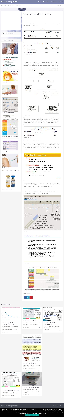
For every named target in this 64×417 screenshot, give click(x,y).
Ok (26, 415)
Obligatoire (54, 2)
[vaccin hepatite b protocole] (11, 380)
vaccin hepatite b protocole (10, 390)
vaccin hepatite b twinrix (31, 387)
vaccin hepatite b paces (31, 363)
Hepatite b (46, 2)
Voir (19, 333)
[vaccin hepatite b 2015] (32, 313)
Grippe (40, 2)
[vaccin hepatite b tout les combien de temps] (11, 314)
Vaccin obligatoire (9, 2)
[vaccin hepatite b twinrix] (32, 379)
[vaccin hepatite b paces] (32, 348)
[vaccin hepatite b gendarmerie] (53, 314)
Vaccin (61, 2)
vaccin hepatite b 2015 (30, 321)
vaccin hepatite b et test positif (12, 170)
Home (4, 6)
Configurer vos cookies (34, 415)
